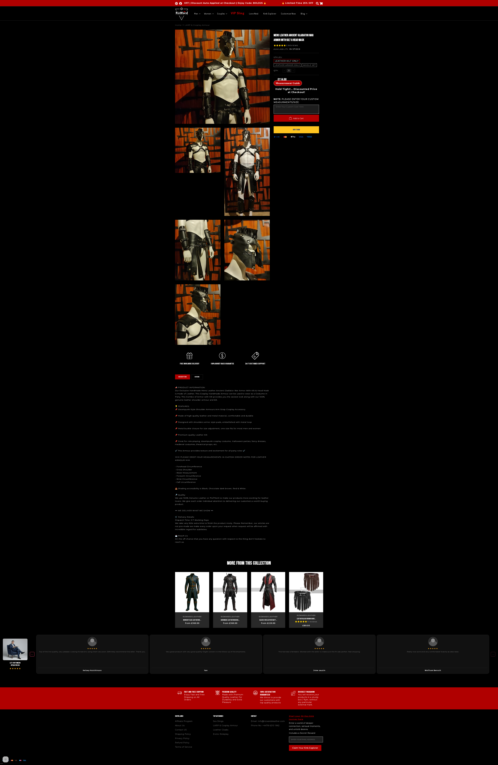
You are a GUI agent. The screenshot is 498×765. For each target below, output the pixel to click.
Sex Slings (218, 721)
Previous (169, 599)
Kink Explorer (269, 13)
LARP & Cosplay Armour (197, 25)
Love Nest (254, 13)
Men (196, 13)
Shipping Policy (183, 734)
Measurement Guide (288, 83)
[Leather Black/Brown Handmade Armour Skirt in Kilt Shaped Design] (306, 592)
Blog (303, 13)
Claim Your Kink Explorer (305, 748)
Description (182, 377)
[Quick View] (205, 575)
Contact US (181, 730)
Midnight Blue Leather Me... (192, 620)
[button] (280, 45)
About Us (180, 725)
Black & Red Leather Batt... (268, 620)
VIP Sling (237, 13)
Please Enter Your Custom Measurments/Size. (296, 101)
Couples (221, 13)
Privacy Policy (182, 738)
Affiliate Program (184, 721)
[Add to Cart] (206, 628)
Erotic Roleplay (221, 734)
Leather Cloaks (220, 730)
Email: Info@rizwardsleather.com (268, 721)
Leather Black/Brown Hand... (306, 619)
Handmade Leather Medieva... (230, 620)
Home (178, 25)
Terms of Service (183, 747)
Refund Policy (182, 742)
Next (328, 599)
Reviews (197, 377)
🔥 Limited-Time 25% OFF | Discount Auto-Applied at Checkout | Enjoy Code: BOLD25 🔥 (275, 3)
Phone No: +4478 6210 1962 (265, 725)
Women (207, 13)
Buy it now (296, 130)
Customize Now (288, 13)
